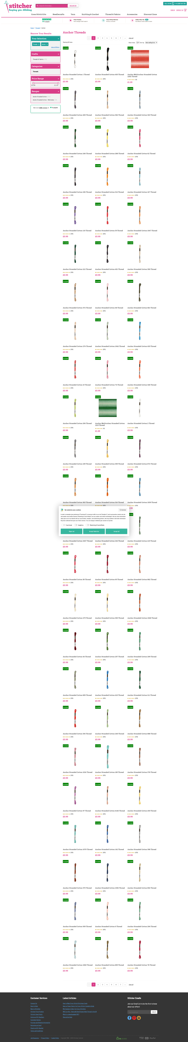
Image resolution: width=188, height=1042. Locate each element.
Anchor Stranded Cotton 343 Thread (141, 115)
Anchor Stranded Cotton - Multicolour (45, 100)
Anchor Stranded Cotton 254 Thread (77, 423)
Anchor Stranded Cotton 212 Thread (77, 269)
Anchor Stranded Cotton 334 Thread (77, 734)
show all (131, 38)
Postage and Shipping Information (40, 1022)
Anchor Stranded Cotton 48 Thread (109, 308)
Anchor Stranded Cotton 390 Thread (141, 269)
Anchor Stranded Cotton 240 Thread (109, 734)
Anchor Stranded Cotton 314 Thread (109, 192)
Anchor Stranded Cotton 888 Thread (141, 734)
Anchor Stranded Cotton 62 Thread (141, 153)
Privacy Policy (45, 1038)
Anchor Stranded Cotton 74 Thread (109, 385)
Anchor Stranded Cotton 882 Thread (141, 579)
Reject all (71, 531)
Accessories (132, 14)
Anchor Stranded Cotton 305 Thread (109, 464)
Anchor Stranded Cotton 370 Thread (77, 888)
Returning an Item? (36, 1025)
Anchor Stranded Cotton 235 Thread (77, 464)
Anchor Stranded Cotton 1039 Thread (142, 502)
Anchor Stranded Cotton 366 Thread (109, 115)
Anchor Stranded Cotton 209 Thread (141, 657)
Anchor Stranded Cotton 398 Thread (141, 849)
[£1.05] (58, 83)
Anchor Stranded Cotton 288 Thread (109, 153)
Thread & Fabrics (112, 14)
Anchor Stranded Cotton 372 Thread (77, 308)
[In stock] (75, 59)
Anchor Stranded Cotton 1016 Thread (77, 772)
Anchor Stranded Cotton (41, 96)
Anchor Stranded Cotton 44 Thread (77, 657)
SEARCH (73, 6)
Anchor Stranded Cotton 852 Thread (141, 888)
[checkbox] (66, 525)
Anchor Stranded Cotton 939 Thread (77, 926)
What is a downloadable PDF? (71, 1014)
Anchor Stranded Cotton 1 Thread (76, 74)
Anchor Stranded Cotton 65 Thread (109, 579)
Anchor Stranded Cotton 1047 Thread (142, 231)
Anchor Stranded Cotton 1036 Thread (110, 888)
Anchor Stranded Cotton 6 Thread (108, 926)
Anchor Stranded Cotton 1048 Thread (142, 618)
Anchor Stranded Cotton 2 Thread (140, 423)
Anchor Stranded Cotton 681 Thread (141, 308)
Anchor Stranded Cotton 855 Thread (109, 965)
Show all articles (67, 1017)
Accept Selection (94, 531)
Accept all (116, 531)
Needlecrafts (58, 14)
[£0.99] (33, 83)
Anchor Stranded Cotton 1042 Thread (110, 346)
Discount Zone (150, 14)
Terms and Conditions (37, 1031)
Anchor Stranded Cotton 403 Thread (109, 74)
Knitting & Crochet (90, 14)
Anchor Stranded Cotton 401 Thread (109, 269)
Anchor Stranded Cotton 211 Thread (141, 695)
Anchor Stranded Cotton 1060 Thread (78, 965)
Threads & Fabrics (40, 59)
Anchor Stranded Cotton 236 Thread (77, 192)
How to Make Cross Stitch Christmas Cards (75, 1003)
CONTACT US (179, 10)
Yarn (73, 14)
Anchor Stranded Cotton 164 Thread (109, 541)
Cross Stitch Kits (38, 14)
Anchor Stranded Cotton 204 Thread (141, 926)
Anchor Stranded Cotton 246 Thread (77, 153)
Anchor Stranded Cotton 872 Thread (141, 464)
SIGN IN (173, 10)
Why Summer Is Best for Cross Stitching (74, 1009)
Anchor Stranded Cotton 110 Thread (77, 231)
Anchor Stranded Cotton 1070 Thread (78, 849)
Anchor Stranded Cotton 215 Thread (141, 541)
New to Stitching (35, 1009)
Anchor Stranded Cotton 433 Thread (141, 346)
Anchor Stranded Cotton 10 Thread (77, 385)
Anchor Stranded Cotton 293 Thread (141, 811)
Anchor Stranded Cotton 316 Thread (109, 502)
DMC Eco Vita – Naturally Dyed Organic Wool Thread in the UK (80, 1011)
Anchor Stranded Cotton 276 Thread (77, 346)
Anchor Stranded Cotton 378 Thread (141, 772)
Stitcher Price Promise (37, 1011)
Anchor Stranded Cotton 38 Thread (77, 579)
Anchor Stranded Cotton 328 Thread (141, 385)
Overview (123, 510)
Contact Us (34, 1003)
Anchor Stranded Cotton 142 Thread (109, 849)
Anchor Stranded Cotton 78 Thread (141, 965)
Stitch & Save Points (36, 1014)
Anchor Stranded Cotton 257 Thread (109, 657)
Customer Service (36, 1020)
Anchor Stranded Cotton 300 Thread (109, 618)
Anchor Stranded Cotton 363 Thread (77, 502)
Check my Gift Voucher (37, 1028)
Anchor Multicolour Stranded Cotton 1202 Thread (142, 75)
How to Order (34, 1006)
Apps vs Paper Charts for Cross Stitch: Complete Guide (78, 1006)
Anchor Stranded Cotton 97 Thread (77, 811)
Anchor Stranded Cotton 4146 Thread (110, 811)
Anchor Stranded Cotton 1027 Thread (78, 541)
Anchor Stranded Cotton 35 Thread (109, 231)
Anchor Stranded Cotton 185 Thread (109, 772)
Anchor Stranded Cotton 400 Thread (77, 115)
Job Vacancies (35, 1038)
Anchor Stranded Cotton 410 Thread (109, 695)
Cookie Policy (55, 1038)
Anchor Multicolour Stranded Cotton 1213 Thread (110, 424)
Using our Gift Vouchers (37, 1017)
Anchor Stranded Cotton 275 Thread (77, 618)
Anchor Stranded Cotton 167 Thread (141, 192)
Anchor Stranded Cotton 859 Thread (77, 695)
